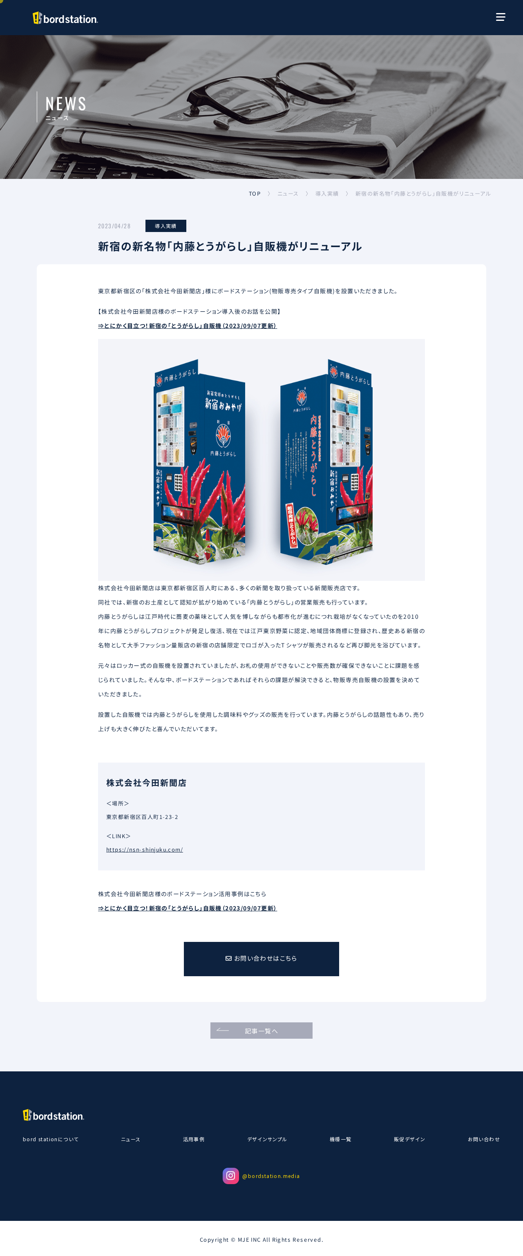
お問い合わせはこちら (264, 958)
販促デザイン (409, 1139)
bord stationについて (50, 1139)
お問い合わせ (484, 1139)
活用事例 (194, 1139)
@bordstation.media (271, 1175)
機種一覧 (341, 1139)
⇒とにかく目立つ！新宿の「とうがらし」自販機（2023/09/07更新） (187, 325)
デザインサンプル (267, 1139)
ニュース (131, 1139)
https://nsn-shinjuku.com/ (144, 849)
